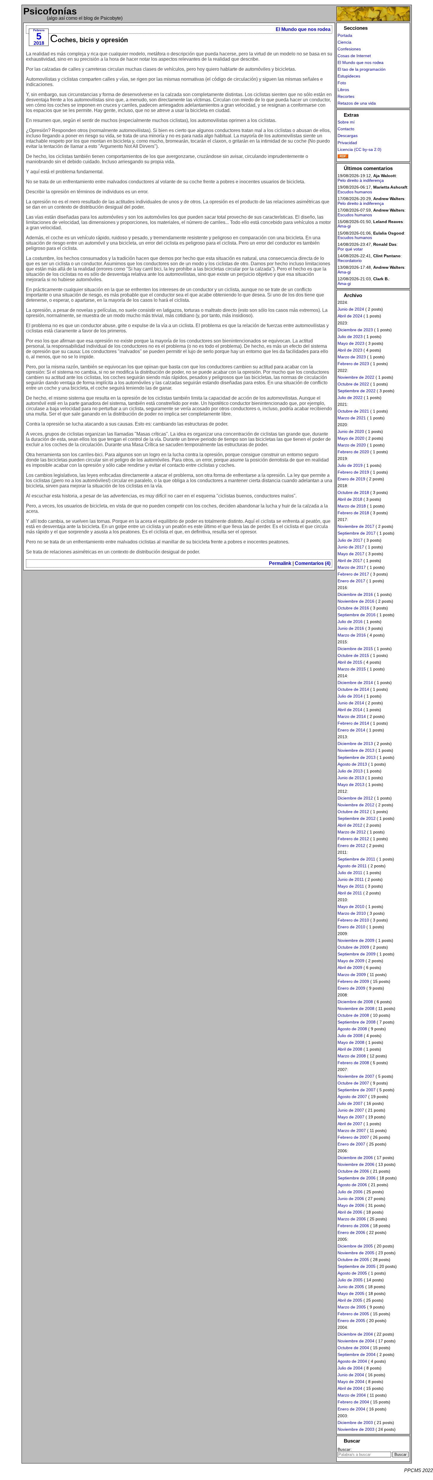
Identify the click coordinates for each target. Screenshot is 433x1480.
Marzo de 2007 (352, 1130)
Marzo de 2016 (352, 635)
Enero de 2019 (351, 479)
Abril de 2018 (350, 499)
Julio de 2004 (350, 1368)
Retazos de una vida (357, 103)
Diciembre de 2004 (355, 1334)
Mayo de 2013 (351, 784)
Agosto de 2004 (352, 1361)
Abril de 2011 (350, 893)
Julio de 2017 (350, 540)
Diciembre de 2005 (355, 1246)
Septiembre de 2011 (356, 859)
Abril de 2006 (350, 1212)
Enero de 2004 (351, 1409)
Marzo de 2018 (352, 506)
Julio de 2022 (350, 397)
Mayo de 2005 (351, 1293)
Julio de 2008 (350, 1035)
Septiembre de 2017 (357, 533)
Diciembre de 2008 (355, 1001)
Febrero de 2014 (353, 723)
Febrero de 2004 (353, 1402)
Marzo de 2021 (352, 418)
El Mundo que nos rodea (303, 29)
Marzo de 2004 (352, 1395)
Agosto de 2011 (352, 865)
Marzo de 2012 (352, 832)
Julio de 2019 (350, 465)
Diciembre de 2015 (355, 648)
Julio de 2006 (350, 1191)
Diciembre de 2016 (355, 594)
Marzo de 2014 (352, 716)
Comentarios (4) (312, 563)
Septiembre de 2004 (357, 1354)
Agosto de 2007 (352, 1096)
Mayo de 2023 (351, 343)
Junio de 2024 (351, 309)
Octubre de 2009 (353, 947)
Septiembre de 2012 (357, 818)
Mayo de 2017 (351, 553)
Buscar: (345, 1449)
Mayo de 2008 (351, 1042)
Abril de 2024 (350, 316)
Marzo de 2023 (352, 357)
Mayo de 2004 (351, 1381)
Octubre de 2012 (353, 811)
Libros (343, 89)
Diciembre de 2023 (355, 329)
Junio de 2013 (351, 777)
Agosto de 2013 (352, 764)
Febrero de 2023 (353, 363)
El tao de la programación (362, 69)
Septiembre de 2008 (357, 1022)
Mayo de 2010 (351, 906)
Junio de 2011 (351, 879)
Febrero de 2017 (353, 574)
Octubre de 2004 (353, 1347)
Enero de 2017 (351, 581)
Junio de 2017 (351, 547)
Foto (342, 82)
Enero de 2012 (351, 845)
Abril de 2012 (350, 825)
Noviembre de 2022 (356, 377)
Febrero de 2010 (353, 920)
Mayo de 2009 (351, 960)
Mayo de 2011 (351, 886)
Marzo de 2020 (352, 445)
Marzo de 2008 (352, 1056)
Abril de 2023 (350, 350)
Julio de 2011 (350, 872)
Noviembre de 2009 (356, 940)
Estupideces (349, 76)
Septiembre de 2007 (357, 1089)
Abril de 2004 (350, 1388)
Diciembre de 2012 (355, 798)
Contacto (346, 128)
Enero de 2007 (351, 1144)
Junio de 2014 (351, 703)
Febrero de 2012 (353, 838)
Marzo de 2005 (352, 1307)
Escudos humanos (355, 191)
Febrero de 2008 (353, 1062)
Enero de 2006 (351, 1232)
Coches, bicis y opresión (89, 40)
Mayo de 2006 (351, 1205)
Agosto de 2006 (352, 1184)
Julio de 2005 (350, 1280)
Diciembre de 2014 (355, 682)
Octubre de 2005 (353, 1259)
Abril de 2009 (350, 967)
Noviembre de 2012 (356, 804)
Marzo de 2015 (352, 669)
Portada (345, 35)
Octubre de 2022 (353, 384)
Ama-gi (344, 226)
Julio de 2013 (350, 771)
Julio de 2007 (350, 1103)
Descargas (348, 135)
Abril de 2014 (350, 709)
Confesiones (349, 49)
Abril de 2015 (350, 662)
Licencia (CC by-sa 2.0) (359, 149)
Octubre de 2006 (353, 1171)
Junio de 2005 (351, 1286)
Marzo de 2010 (352, 913)
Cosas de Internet (354, 55)
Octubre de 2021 (353, 411)
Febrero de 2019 (353, 472)
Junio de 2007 (351, 1110)
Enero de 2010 (351, 926)
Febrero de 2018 (353, 512)
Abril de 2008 (350, 1049)
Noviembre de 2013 (356, 750)
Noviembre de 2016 (356, 601)
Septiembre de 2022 (357, 390)
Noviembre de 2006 (356, 1164)
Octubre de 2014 (353, 689)
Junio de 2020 (351, 431)
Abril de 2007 (350, 1123)
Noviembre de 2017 (356, 526)
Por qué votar (350, 249)
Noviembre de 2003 (356, 1429)
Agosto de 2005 (352, 1273)
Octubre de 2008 (353, 1015)
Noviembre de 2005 (356, 1252)
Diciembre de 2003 (355, 1422)
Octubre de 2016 (353, 608)
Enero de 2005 (351, 1320)
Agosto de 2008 (352, 1028)
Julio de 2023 (350, 336)
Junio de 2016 (351, 628)
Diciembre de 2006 (355, 1157)
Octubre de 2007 (353, 1083)
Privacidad (347, 142)
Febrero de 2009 (353, 981)
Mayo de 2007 (351, 1117)
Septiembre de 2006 (357, 1178)
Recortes (346, 96)
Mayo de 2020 (351, 438)
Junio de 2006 (351, 1198)
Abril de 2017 (350, 560)
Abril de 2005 (350, 1300)
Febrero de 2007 (353, 1137)
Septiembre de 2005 (357, 1266)
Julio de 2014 (350, 696)
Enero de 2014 (351, 730)
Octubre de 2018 (353, 492)
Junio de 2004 (351, 1374)
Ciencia (344, 42)
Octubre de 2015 (353, 655)
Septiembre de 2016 (357, 614)
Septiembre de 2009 (357, 954)
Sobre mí (346, 122)
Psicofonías (50, 11)
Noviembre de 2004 (356, 1341)
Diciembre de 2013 (355, 743)
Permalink (280, 563)
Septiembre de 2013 (357, 757)
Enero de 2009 (351, 988)
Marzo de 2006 (352, 1219)
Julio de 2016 (350, 621)
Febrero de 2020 (353, 451)
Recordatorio (350, 260)
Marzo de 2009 (352, 974)
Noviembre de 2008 (356, 1008)
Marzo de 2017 (352, 567)
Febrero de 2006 (353, 1225)
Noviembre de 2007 (356, 1076)
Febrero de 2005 (353, 1313)
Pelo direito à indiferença (361, 180)
